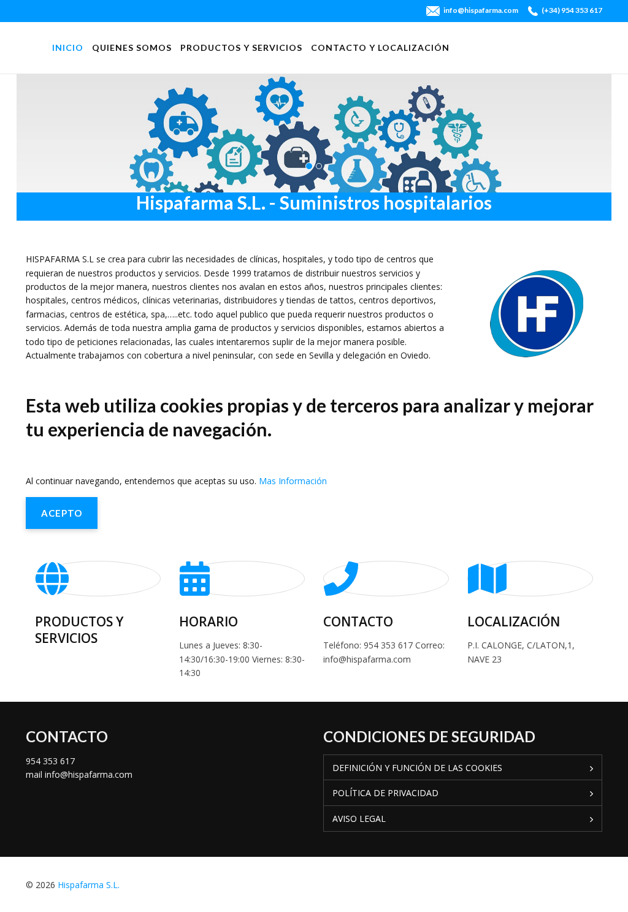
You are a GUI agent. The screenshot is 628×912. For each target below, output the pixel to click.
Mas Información (293, 481)
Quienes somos (132, 47)
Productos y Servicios (241, 47)
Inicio (67, 47)
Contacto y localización (380, 47)
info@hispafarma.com (480, 10)
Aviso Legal (359, 818)
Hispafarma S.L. (89, 885)
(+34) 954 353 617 (572, 10)
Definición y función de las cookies (417, 767)
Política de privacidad (385, 793)
